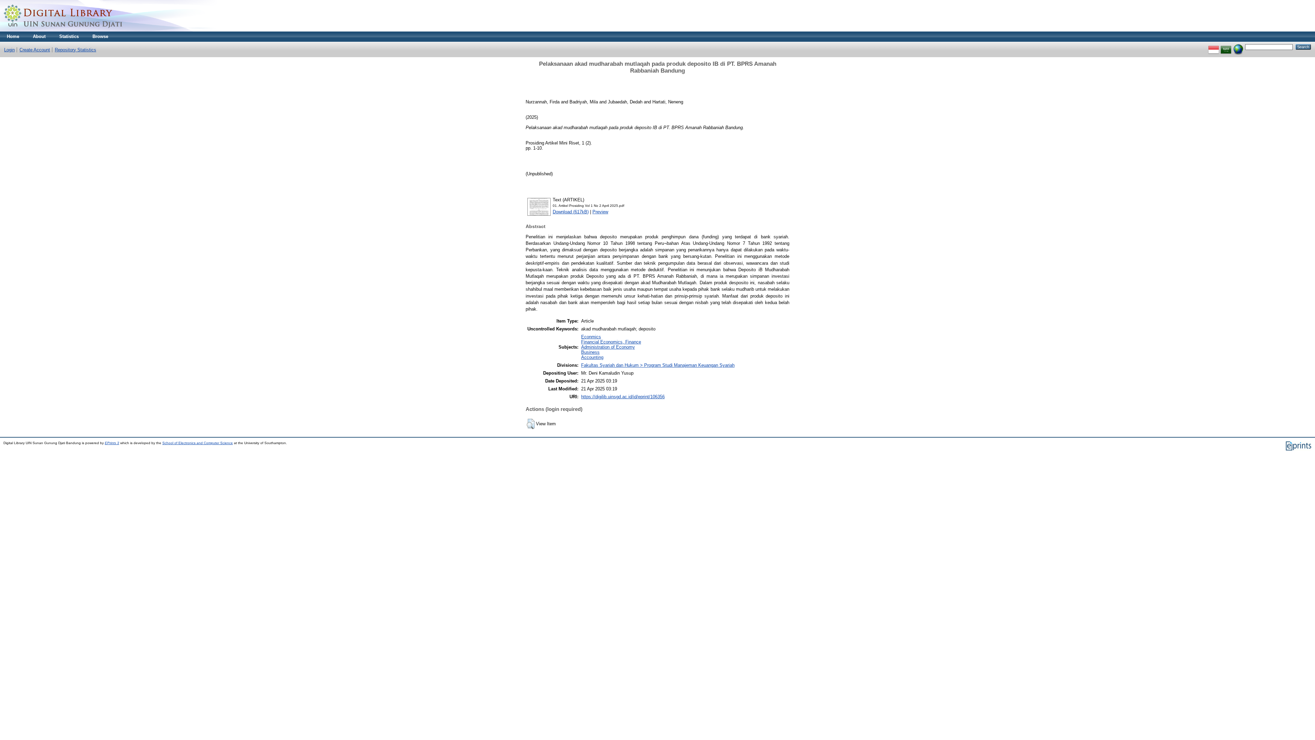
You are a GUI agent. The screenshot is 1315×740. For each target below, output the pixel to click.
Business (590, 352)
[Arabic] (1225, 46)
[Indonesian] (1213, 46)
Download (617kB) (571, 211)
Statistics (69, 36)
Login (9, 49)
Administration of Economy (608, 347)
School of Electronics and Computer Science (197, 443)
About (39, 36)
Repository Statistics (75, 49)
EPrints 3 (112, 443)
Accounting (592, 357)
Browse (100, 36)
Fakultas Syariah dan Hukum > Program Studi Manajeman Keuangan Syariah (658, 365)
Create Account (35, 49)
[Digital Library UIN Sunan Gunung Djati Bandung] (63, 30)
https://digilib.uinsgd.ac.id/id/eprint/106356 (623, 396)
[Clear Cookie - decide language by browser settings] (1238, 46)
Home (13, 36)
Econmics (591, 336)
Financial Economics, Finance (611, 341)
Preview (600, 211)
